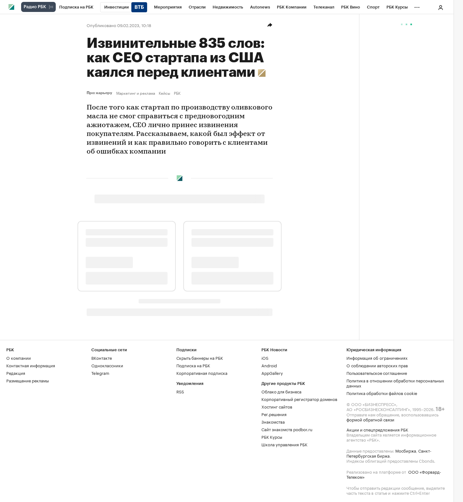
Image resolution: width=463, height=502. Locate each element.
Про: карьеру (100, 93)
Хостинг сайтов (276, 406)
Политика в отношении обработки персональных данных (395, 382)
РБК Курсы (271, 436)
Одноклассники (107, 365)
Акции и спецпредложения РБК (377, 429)
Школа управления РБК (284, 444)
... (417, 6)
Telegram (100, 372)
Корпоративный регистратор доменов (299, 399)
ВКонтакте (101, 357)
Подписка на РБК (193, 365)
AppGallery (272, 372)
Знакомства (273, 421)
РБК (177, 93)
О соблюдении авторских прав (377, 365)
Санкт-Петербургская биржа (389, 453)
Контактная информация (30, 365)
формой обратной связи (370, 419)
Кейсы (164, 93)
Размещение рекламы (27, 380)
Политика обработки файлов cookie (381, 393)
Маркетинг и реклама (135, 93)
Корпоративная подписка (201, 372)
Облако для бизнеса (281, 391)
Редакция (15, 372)
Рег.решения (274, 414)
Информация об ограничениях (377, 357)
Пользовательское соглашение (376, 372)
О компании (18, 357)
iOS (264, 357)
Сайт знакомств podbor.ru (286, 429)
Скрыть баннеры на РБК (199, 357)
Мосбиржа (405, 450)
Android (269, 365)
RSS (180, 391)
